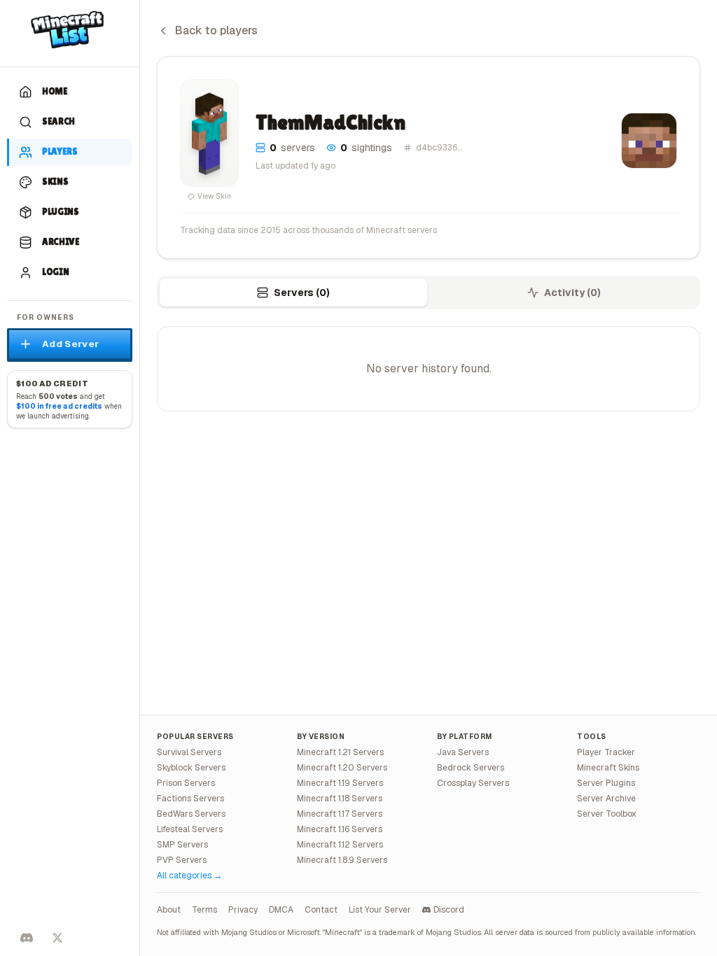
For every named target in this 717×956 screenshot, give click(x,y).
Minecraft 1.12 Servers (340, 844)
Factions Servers (190, 798)
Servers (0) (302, 292)
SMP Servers (182, 844)
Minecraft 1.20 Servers (342, 767)
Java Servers (463, 752)
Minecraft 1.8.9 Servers (342, 860)
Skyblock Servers (191, 767)
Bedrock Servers (470, 767)
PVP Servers (182, 860)
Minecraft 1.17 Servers (339, 814)
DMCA (281, 909)
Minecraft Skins (608, 767)
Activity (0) (572, 292)
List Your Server (380, 909)
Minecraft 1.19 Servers (340, 783)
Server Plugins (606, 783)
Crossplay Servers (473, 783)
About (169, 909)
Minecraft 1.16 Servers (339, 829)
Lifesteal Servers (190, 829)
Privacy (243, 909)
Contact (321, 909)
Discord (448, 909)
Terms (204, 909)
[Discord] (26, 937)
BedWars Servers (191, 814)
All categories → (189, 875)
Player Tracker (606, 752)
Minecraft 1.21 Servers (340, 752)
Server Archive (606, 798)
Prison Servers (186, 783)
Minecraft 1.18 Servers (339, 798)
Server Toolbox (606, 814)
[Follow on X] (57, 937)
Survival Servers (189, 752)
